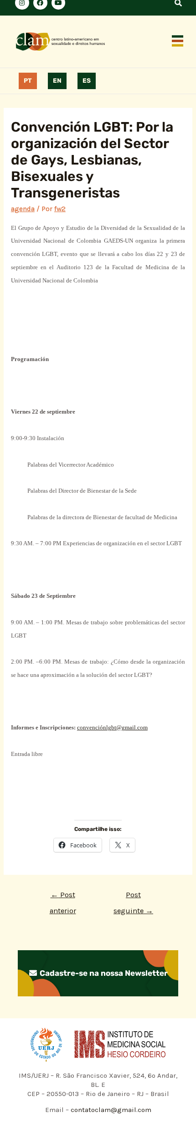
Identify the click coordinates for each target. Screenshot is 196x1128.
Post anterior (63, 897)
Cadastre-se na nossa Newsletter (103, 973)
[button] (178, 42)
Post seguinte (133, 897)
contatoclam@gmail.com (110, 1110)
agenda (23, 209)
